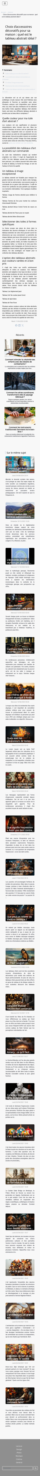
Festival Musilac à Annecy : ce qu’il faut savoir (18, 1052)
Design (19, 1449)
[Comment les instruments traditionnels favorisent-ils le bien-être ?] (19, 416)
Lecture (19, 1446)
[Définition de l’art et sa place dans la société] (20, 1352)
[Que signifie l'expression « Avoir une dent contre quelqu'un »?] (20, 823)
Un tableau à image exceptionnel (14, 82)
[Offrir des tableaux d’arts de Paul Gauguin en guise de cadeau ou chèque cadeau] (20, 956)
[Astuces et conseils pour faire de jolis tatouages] (20, 780)
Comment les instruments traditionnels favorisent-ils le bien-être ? (20, 429)
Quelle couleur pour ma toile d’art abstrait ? (17, 73)
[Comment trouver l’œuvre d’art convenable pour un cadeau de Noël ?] (20, 1002)
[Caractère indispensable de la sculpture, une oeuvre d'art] (20, 1091)
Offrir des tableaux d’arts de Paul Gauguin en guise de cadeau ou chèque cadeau (20, 964)
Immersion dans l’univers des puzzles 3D (20, 872)
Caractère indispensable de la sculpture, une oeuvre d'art (20, 1097)
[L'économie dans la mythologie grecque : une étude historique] (20, 556)
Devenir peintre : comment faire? (16, 1401)
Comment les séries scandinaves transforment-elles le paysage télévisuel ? (20, 394)
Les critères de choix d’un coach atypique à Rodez (20, 696)
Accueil (3, 12)
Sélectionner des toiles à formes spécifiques (17, 86)
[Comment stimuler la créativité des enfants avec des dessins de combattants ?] (19, 348)
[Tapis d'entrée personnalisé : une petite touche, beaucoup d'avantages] (20, 602)
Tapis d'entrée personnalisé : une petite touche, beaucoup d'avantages (20, 610)
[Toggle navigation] (4, 3)
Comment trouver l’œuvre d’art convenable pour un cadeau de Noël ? (20, 1010)
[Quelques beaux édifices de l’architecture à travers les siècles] (20, 1176)
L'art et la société (16, 1271)
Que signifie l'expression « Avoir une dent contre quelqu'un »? (20, 830)
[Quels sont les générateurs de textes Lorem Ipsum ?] (20, 734)
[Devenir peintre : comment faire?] (20, 1395)
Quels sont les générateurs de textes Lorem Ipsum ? (19, 741)
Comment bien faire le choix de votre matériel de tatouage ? (19, 651)
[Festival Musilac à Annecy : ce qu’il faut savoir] (20, 1045)
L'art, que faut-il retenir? (20, 1136)
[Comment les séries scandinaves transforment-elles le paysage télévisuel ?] (19, 381)
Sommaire (8, 70)
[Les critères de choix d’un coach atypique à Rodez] (20, 691)
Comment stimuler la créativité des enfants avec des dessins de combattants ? (20, 361)
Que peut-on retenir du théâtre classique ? (19, 918)
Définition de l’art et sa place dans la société (19, 1357)
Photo (19, 1453)
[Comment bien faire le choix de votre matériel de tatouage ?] (20, 645)
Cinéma (19, 1459)
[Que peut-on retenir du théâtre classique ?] (20, 913)
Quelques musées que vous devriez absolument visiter (20, 1228)
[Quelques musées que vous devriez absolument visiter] (20, 1222)
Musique (19, 1456)
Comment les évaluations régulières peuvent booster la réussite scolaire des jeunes (20, 472)
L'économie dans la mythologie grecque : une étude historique (18, 562)
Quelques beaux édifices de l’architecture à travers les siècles (20, 1182)
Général (10, 12)
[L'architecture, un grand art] (20, 1311)
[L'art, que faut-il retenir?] (20, 1132)
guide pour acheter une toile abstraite (21, 143)
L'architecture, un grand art (20, 1316)
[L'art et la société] (20, 1267)
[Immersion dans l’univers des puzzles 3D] (20, 867)
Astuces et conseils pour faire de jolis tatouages (20, 785)
